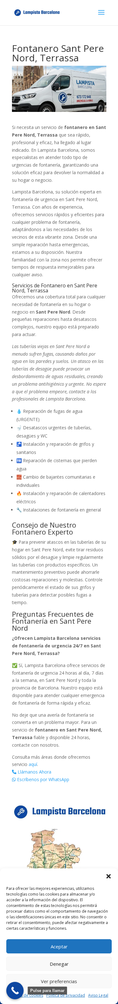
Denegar (59, 964)
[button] (108, 876)
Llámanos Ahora (33, 772)
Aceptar (59, 946)
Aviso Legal (98, 995)
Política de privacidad (65, 995)
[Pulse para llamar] (15, 990)
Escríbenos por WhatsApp (42, 779)
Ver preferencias (59, 981)
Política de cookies (26, 995)
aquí (33, 764)
